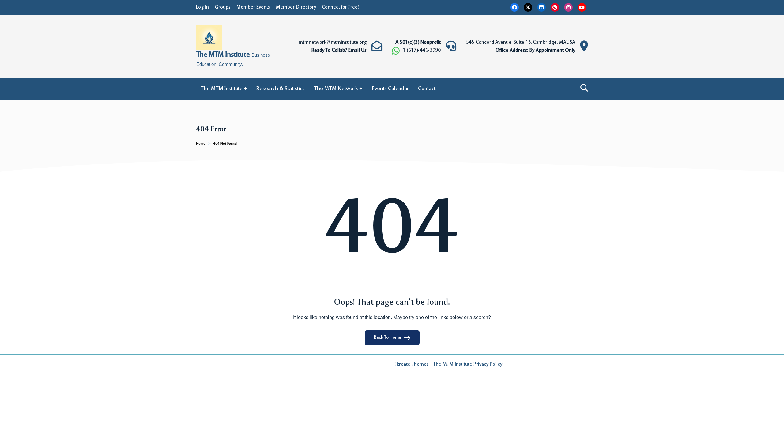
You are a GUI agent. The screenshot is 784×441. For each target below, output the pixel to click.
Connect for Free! (340, 7)
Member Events (253, 7)
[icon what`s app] (396, 51)
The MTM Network (336, 89)
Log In (202, 7)
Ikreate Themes (412, 364)
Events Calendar (390, 89)
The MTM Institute (223, 55)
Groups (223, 7)
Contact (426, 89)
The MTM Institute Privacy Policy (467, 364)
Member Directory (296, 7)
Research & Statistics (280, 89)
